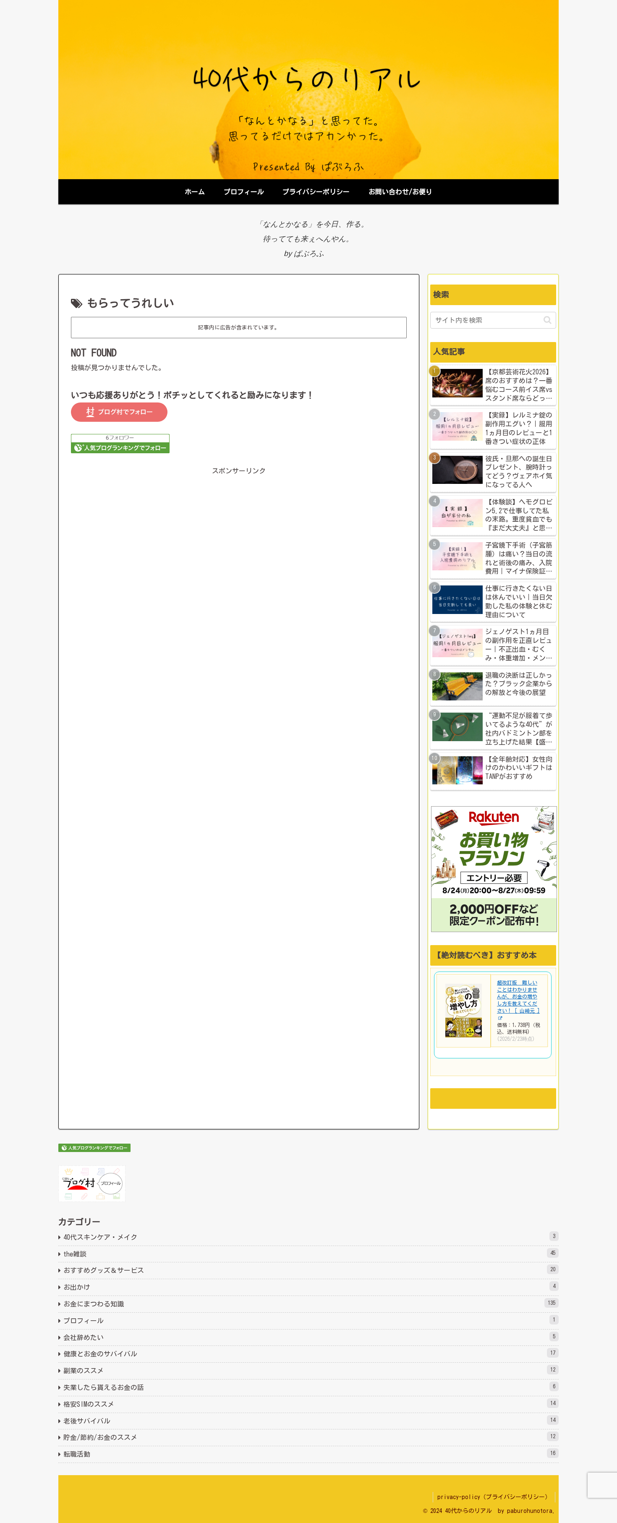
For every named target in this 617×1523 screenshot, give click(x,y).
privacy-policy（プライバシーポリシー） (494, 1497)
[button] (547, 320)
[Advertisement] (239, 588)
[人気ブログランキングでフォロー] (120, 442)
